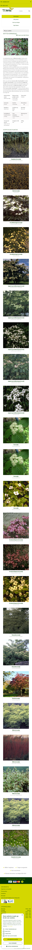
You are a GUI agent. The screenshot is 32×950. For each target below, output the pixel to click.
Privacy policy (4, 891)
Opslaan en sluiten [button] (12, 939)
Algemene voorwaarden (6, 889)
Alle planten (16, 19)
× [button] (22, 915)
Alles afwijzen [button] (13, 943)
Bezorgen (3, 895)
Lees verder (10, 926)
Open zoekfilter (8, 30)
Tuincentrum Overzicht (25, 948)
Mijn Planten (16, 25)
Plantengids (16, 16)
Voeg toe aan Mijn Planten (23, 35)
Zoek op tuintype (16, 22)
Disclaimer (3, 893)
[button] (12, 946)
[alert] (12, 931)
